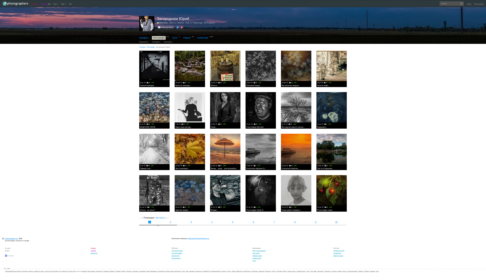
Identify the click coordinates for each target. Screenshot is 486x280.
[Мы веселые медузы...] (296, 66)
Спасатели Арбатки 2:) (255, 168)
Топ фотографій (177, 253)
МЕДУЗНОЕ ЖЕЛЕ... (148, 127)
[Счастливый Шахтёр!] (261, 107)
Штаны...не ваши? (147, 210)
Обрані (186, 38)
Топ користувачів (177, 250)
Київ (187, 271)
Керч (183, 271)
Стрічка (34, 4)
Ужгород (334, 271)
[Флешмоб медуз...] (261, 66)
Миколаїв (262, 271)
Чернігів (366, 271)
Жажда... (214, 210)
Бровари (106, 271)
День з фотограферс (259, 250)
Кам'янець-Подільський (165, 271)
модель (30, 271)
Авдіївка (84, 271)
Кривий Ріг (206, 271)
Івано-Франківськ (152, 271)
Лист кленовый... (182, 168)
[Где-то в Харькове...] (331, 149)
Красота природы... (183, 85)
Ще (63, 4)
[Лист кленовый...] (190, 149)
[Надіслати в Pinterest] (182, 27)
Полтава (279, 271)
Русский (7, 248)
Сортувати (143, 42)
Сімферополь (300, 271)
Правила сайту (257, 255)
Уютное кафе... (323, 85)
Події (254, 261)
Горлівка (118, 271)
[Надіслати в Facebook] (178, 27)
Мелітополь (247, 271)
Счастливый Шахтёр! (255, 127)
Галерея (45, 4)
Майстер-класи (338, 255)
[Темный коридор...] (154, 66)
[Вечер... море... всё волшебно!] (225, 149)
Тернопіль (320, 271)
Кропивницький (215, 271)
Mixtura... (214, 85)
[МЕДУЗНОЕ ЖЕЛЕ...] (154, 107)
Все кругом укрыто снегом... (293, 127)
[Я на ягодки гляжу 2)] (261, 190)
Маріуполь (239, 271)
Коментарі (202, 38)
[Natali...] (225, 107)
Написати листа (167, 27)
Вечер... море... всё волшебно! (223, 168)
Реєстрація (478, 4)
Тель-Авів (313, 271)
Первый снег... (146, 168)
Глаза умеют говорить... (291, 210)
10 (336, 222)
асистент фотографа (51, 271)
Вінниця (112, 271)
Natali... (214, 127)
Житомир (135, 271)
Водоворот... (322, 127)
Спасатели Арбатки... (290, 168)
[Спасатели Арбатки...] (296, 149)
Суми (307, 271)
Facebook (10, 255)
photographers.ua (11, 239)
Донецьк (129, 271)
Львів (233, 271)
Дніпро (123, 271)
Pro (70, 4)
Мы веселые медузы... (291, 85)
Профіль (143, 38)
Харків (340, 271)
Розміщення (337, 253)
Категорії (167, 42)
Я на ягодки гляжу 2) (254, 210)
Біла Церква (91, 271)
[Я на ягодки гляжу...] (331, 190)
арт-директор (63, 271)
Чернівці (372, 271)
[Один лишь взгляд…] (190, 107)
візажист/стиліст (39, 271)
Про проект (256, 253)
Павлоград (163, 23)
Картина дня (175, 255)
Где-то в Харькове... (325, 168)
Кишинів (192, 271)
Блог (175, 38)
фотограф (24, 271)
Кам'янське (177, 271)
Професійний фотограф (12, 271)
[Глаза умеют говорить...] (296, 190)
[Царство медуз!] (190, 190)
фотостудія (72, 271)
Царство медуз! (181, 210)
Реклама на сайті (338, 250)
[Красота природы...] (190, 66)
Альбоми (155, 42)
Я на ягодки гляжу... (325, 210)
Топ (55, 4)
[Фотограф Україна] (158, 23)
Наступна (162, 218)
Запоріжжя (142, 271)
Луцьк (229, 271)
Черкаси (360, 271)
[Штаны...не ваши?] (154, 190)
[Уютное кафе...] (331, 66)
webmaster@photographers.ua (198, 238)
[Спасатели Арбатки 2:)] (261, 149)
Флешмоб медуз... (253, 85)
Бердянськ (99, 271)
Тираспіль (327, 271)
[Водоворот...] (331, 107)
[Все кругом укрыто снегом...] (296, 107)
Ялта (377, 271)
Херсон (344, 271)
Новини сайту (256, 258)
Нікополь (268, 271)
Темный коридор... (147, 85)
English (7, 250)
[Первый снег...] (154, 149)
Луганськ (224, 271)
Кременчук (198, 271)
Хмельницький (352, 271)
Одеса (274, 271)
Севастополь (291, 271)
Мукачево (255, 271)
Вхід (469, 4)
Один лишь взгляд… (183, 127)
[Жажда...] (225, 190)
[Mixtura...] (225, 66)
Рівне (284, 271)
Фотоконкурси (176, 258)
